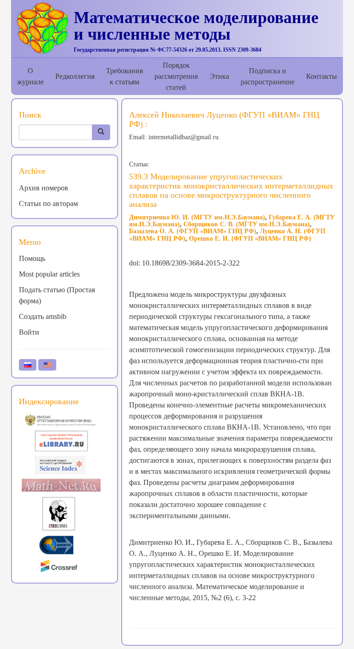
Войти (29, 332)
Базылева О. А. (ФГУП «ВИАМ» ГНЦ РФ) (192, 231)
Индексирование (49, 401)
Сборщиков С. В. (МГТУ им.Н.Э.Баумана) (246, 224)
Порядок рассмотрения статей (176, 76)
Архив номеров (43, 188)
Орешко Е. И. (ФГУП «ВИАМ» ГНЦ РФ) (250, 238)
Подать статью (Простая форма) (57, 295)
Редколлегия (74, 76)
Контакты (321, 76)
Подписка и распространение (268, 76)
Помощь (32, 258)
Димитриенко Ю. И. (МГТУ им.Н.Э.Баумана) (197, 217)
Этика (219, 76)
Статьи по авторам (48, 203)
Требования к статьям (124, 76)
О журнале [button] (30, 76)
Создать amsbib (42, 316)
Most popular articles (49, 274)
